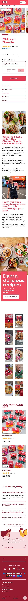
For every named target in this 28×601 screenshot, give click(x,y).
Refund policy (6, 591)
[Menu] (24, 2)
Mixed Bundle (6, 470)
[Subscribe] (24, 547)
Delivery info (5, 587)
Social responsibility (7, 589)
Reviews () (6, 48)
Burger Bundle (7, 435)
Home (4, 5)
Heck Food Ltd (7, 596)
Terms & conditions (7, 582)
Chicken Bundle (11, 5)
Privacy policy (6, 584)
